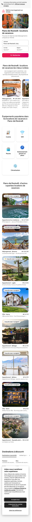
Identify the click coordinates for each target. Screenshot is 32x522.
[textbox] (9, 50)
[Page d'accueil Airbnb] (3, 11)
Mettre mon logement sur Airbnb (14, 11)
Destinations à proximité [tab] (9, 455)
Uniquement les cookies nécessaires (15, 505)
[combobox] (15, 43)
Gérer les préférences (15, 510)
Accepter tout (15, 499)
